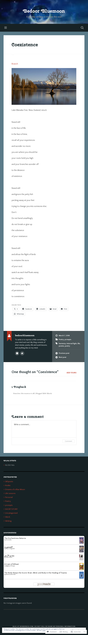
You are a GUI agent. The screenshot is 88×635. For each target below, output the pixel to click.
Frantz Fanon (9, 557)
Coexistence (25, 44)
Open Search (82, 28)
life (79, 344)
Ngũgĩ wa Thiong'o (10, 566)
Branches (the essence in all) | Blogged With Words (32, 393)
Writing (8, 521)
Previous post (64, 353)
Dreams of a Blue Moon (15, 489)
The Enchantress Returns (15, 538)
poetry (67, 346)
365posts (9, 481)
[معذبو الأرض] (81, 560)
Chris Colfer (9, 540)
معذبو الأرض (9, 556)
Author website (22, 353)
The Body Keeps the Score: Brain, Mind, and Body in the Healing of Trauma (35, 573)
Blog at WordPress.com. (23, 626)
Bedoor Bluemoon (44, 11)
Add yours (71, 373)
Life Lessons (10, 493)
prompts (68, 339)
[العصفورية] (81, 551)
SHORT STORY (11, 509)
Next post (62, 357)
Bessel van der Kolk (10, 574)
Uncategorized (11, 513)
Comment (68, 441)
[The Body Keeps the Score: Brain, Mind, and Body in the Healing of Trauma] (81, 578)
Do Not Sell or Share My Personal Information (54, 626)
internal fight (72, 344)
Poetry (61, 339)
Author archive (17, 353)
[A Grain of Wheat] (81, 570)
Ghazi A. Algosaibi (10, 548)
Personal (9, 497)
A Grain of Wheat (11, 564)
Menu (5, 28)
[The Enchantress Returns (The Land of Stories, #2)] (81, 543)
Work (7, 517)
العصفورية (8, 547)
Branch (15, 64)
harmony (62, 344)
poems (61, 346)
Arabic (8, 485)
